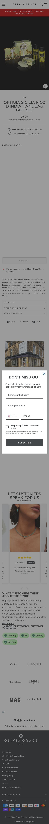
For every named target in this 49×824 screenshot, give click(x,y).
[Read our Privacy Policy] (41, 432)
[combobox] (12, 416)
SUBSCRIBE (24, 443)
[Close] (44, 373)
